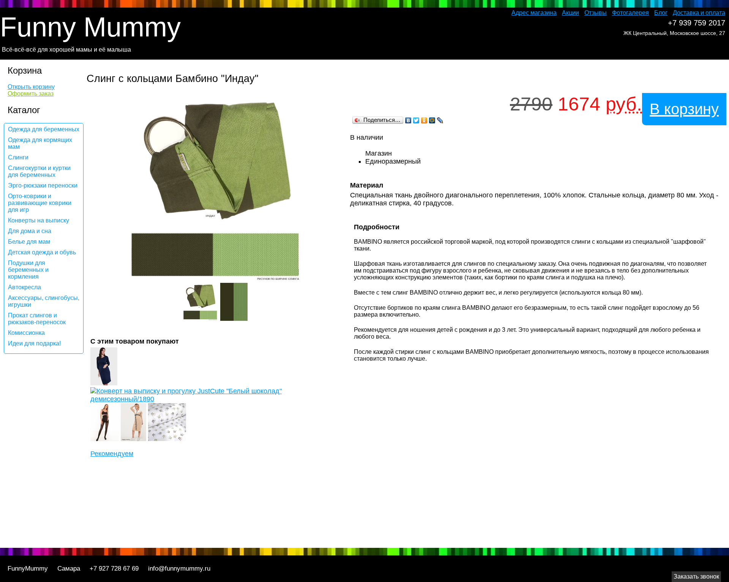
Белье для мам (29, 241)
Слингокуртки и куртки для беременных (39, 171)
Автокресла (24, 287)
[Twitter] (416, 120)
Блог (660, 12)
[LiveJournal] (440, 120)
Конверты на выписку (38, 220)
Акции (570, 12)
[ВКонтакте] (408, 120)
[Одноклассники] (424, 120)
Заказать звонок (696, 576)
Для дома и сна (29, 231)
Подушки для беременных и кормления (28, 270)
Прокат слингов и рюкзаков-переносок (37, 318)
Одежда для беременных (43, 129)
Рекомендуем (111, 453)
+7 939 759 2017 (696, 23)
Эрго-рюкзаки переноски (42, 185)
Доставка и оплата (699, 12)
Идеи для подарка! (34, 343)
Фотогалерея (630, 12)
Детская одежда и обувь (42, 252)
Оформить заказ (31, 93)
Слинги (18, 157)
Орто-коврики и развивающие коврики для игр (39, 203)
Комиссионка (26, 333)
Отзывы (595, 12)
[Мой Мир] (432, 120)
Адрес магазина (534, 12)
